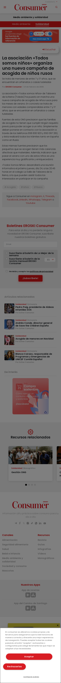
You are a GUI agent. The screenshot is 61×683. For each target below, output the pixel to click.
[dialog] (30, 655)
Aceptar (29, 656)
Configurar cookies (31, 677)
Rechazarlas (14, 666)
